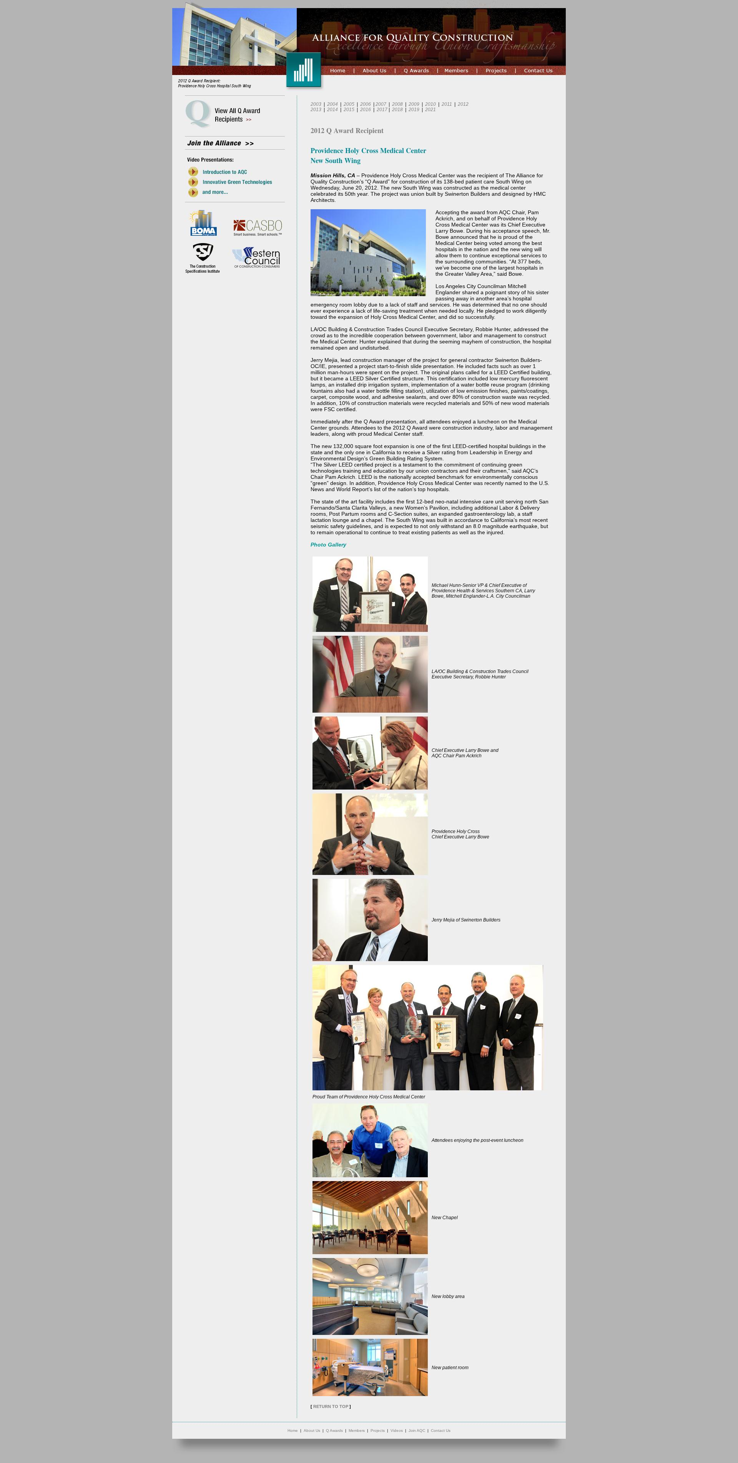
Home (293, 1430)
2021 (430, 109)
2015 (349, 109)
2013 (316, 109)
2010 (430, 104)
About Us (312, 1430)
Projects (378, 1430)
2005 (349, 104)
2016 (365, 109)
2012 (463, 104)
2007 (381, 104)
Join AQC (417, 1430)
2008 (397, 104)
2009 (414, 104)
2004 (332, 104)
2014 (332, 109)
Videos (397, 1430)
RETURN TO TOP (330, 1406)
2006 (365, 104)
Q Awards (334, 1430)
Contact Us (440, 1430)
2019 (414, 109)
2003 (316, 104)
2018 (397, 109)
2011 (447, 104)
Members (357, 1430)
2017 (382, 109)
